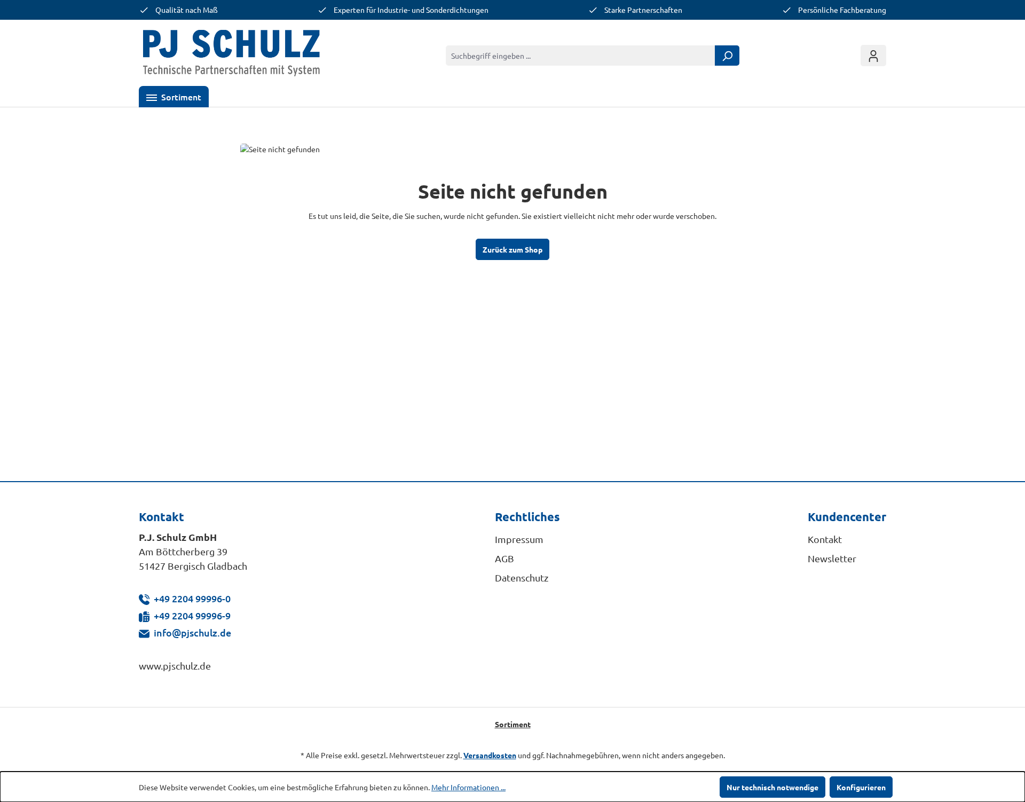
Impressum (519, 539)
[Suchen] (727, 55)
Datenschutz (521, 577)
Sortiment (513, 724)
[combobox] (580, 55)
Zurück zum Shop (512, 249)
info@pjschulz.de (192, 632)
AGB (504, 558)
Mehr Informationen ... (468, 787)
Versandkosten (489, 755)
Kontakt (825, 539)
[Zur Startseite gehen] (232, 55)
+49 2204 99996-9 (192, 615)
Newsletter (832, 558)
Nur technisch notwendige (772, 787)
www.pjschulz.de (175, 665)
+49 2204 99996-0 (192, 598)
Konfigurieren (861, 787)
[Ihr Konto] (873, 55)
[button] (174, 96)
